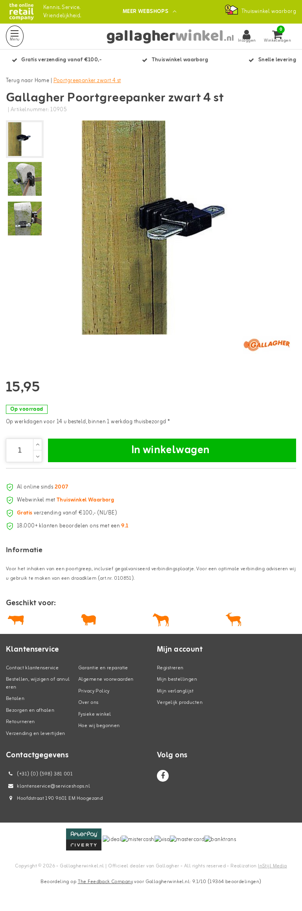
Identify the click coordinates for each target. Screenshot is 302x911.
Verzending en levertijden (35, 733)
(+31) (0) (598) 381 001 (44, 774)
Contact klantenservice (32, 668)
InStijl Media (272, 866)
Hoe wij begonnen (99, 726)
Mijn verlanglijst (175, 691)
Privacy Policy (94, 691)
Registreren (170, 668)
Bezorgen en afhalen (30, 710)
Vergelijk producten (180, 702)
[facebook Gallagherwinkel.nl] (163, 776)
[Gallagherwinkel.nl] (21, 11)
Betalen (15, 698)
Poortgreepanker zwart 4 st (87, 80)
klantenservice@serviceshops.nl (53, 786)
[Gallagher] (266, 344)
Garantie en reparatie (103, 668)
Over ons (88, 702)
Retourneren (20, 722)
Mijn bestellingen (177, 679)
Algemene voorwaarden (105, 679)
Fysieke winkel (94, 714)
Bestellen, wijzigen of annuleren (38, 683)
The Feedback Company (105, 882)
